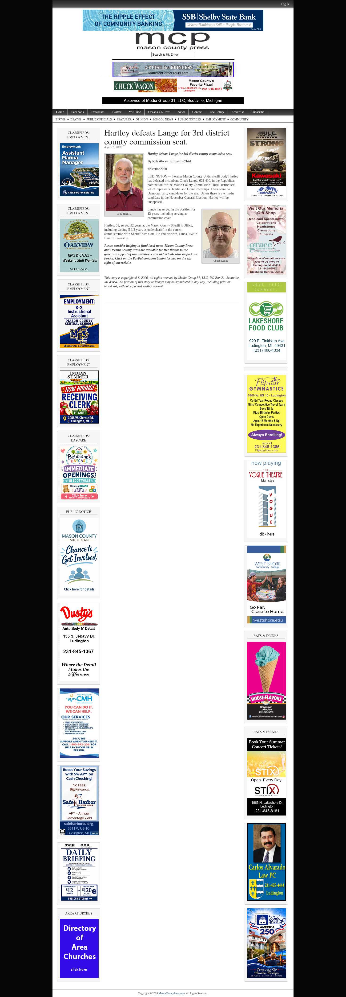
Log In (285, 4)
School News (163, 119)
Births (60, 119)
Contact (197, 112)
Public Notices (189, 119)
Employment (215, 119)
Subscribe (257, 112)
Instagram (98, 112)
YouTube (135, 112)
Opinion (142, 119)
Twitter (116, 112)
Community (239, 119)
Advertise (237, 112)
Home (60, 112)
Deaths (75, 119)
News (181, 112)
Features (124, 119)
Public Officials (99, 119)
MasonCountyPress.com (172, 993)
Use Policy (217, 112)
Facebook (77, 112)
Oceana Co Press (159, 112)
